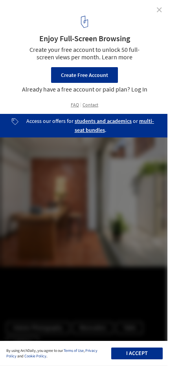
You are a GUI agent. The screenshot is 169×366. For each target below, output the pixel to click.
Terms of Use (74, 350)
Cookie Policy (35, 356)
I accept (137, 353)
